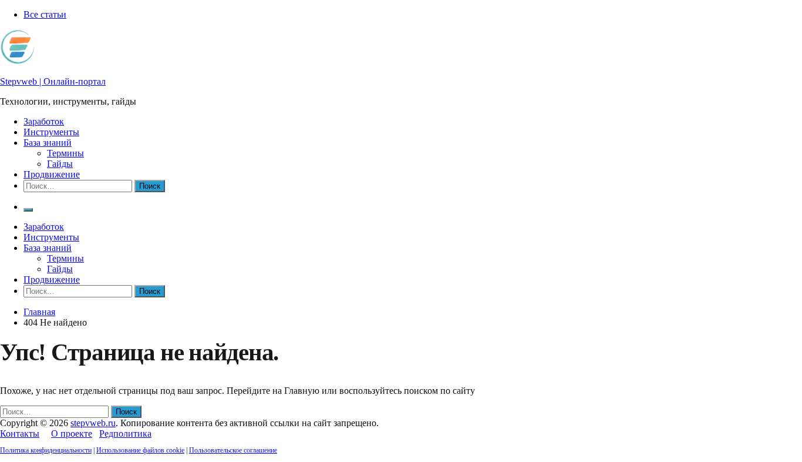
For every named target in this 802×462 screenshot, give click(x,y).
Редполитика (125, 433)
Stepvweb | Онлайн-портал (53, 81)
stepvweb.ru (93, 423)
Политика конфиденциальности (46, 450)
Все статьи (44, 14)
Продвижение (51, 174)
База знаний (47, 143)
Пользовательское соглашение (233, 450)
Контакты (19, 433)
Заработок (43, 121)
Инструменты (51, 132)
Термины (65, 153)
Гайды (60, 164)
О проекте (71, 433)
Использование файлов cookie (140, 450)
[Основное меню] (28, 210)
